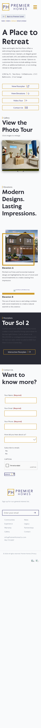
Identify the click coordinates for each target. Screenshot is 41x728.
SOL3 (19, 21)
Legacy (26, 524)
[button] (13, 16)
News (26, 520)
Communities (9, 520)
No (6, 454)
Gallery (7, 532)
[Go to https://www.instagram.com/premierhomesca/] (37, 641)
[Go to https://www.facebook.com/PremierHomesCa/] (32, 641)
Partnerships (29, 528)
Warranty (7, 528)
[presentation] (21, 465)
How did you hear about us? (15, 435)
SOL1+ (8, 21)
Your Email (12, 408)
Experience (8, 524)
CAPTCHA (8, 459)
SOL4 (24, 21)
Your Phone (13, 421)
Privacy (34, 554)
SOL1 (3, 21)
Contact (27, 532)
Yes (6, 451)
